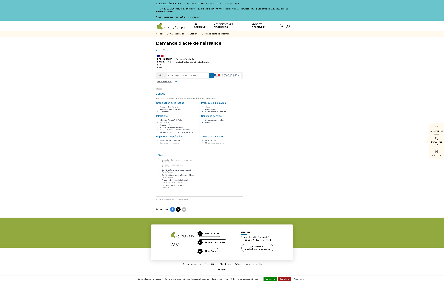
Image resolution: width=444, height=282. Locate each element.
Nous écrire (211, 251)
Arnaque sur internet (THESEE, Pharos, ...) (176, 132)
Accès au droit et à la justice (170, 107)
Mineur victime (210, 140)
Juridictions (164, 112)
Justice (176, 82)
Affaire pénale (210, 109)
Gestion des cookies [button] (191, 264)
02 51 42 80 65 (212, 233)
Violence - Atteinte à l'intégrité (171, 120)
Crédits (238, 264)
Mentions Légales (254, 264)
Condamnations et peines (214, 120)
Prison (207, 122)
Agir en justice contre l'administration (175, 180)
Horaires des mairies (215, 242)
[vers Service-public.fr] (226, 76)
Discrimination (165, 122)
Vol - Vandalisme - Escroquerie (171, 127)
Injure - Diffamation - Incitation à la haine (175, 130)
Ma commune (200, 25)
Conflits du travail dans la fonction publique (178, 175)
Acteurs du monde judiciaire (170, 109)
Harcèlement (165, 125)
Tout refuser (284, 279)
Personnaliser (299, 279)
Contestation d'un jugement (215, 112)
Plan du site (225, 264)
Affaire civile (209, 107)
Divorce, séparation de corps (173, 165)
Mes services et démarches (223, 25)
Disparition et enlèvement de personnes (177, 160)
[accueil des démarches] (160, 75)
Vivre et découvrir (258, 25)
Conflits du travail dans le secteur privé (176, 170)
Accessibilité (210, 264)
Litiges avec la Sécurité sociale (173, 185)
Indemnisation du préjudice (170, 140)
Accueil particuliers (164, 82)
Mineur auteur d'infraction (214, 143)
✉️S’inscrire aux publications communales (257, 248)
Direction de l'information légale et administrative (172, 200)
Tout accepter (270, 279)
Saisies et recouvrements (169, 143)
